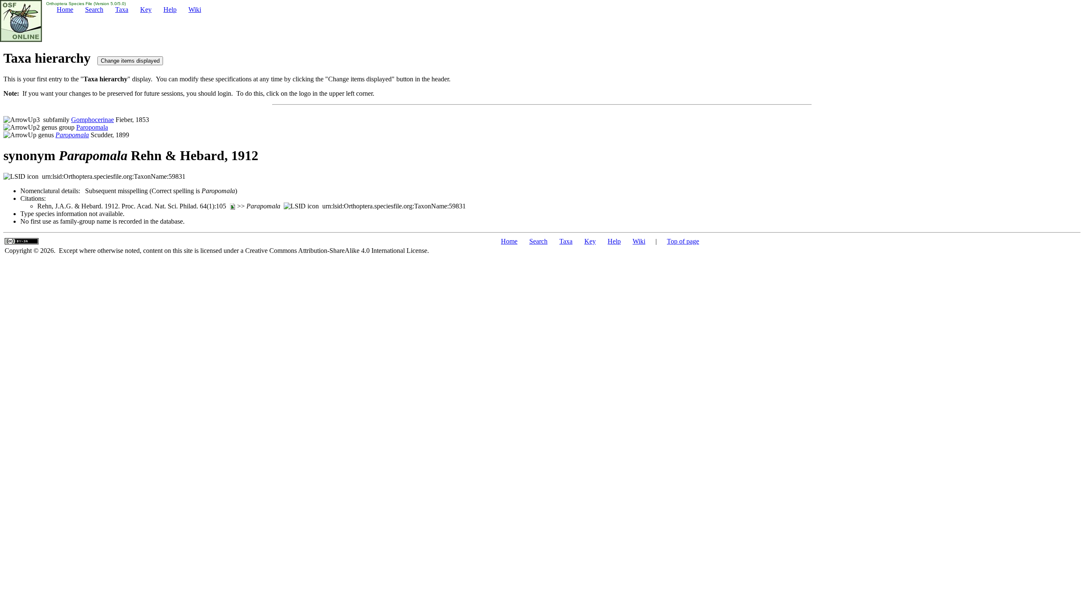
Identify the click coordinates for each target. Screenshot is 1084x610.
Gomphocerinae (92, 119)
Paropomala (92, 127)
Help (170, 9)
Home (65, 9)
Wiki (194, 9)
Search (94, 9)
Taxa (121, 9)
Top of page (683, 241)
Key (146, 9)
